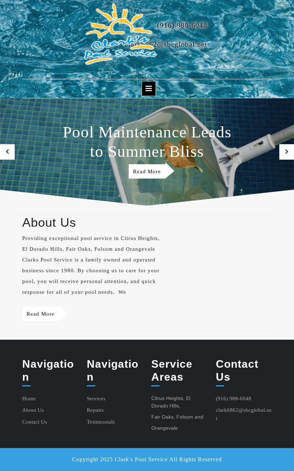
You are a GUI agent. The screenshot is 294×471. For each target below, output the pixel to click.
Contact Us (34, 422)
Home (29, 398)
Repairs (95, 410)
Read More (149, 173)
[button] (7, 152)
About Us (33, 410)
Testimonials (101, 422)
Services (96, 398)
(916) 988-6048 (182, 25)
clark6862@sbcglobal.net (166, 44)
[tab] (149, 88)
